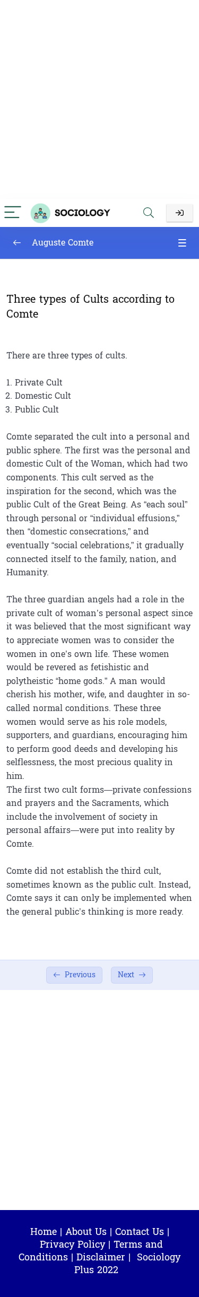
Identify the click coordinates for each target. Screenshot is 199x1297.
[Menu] (12, 213)
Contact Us (139, 1232)
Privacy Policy (72, 1245)
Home (43, 1232)
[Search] (148, 213)
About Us (86, 1232)
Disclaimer (100, 1257)
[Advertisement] (99, 99)
